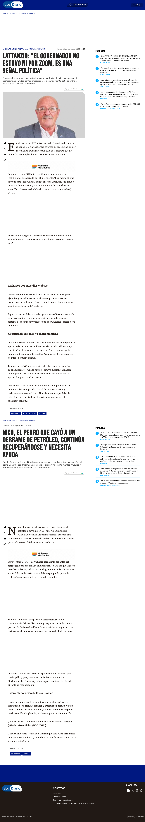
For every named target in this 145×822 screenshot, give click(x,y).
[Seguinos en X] (133, 790)
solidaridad (15, 754)
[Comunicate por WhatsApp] (141, 790)
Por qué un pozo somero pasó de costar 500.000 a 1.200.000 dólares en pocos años (120, 105)
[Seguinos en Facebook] (128, 790)
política (42, 413)
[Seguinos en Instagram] (137, 790)
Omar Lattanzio (29, 413)
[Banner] (41, 171)
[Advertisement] (72, 31)
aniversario (15, 413)
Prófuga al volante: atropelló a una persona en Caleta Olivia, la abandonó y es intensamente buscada (119, 70)
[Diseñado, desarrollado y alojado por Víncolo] (140, 817)
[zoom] (44, 115)
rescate (27, 754)
